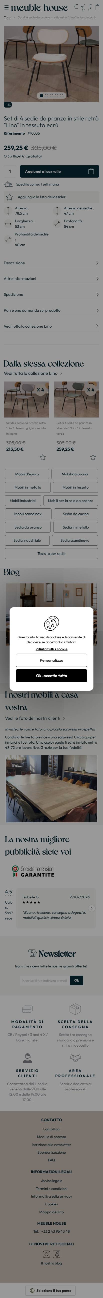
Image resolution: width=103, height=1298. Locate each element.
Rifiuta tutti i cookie (52, 649)
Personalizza (52, 660)
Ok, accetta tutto (51, 675)
